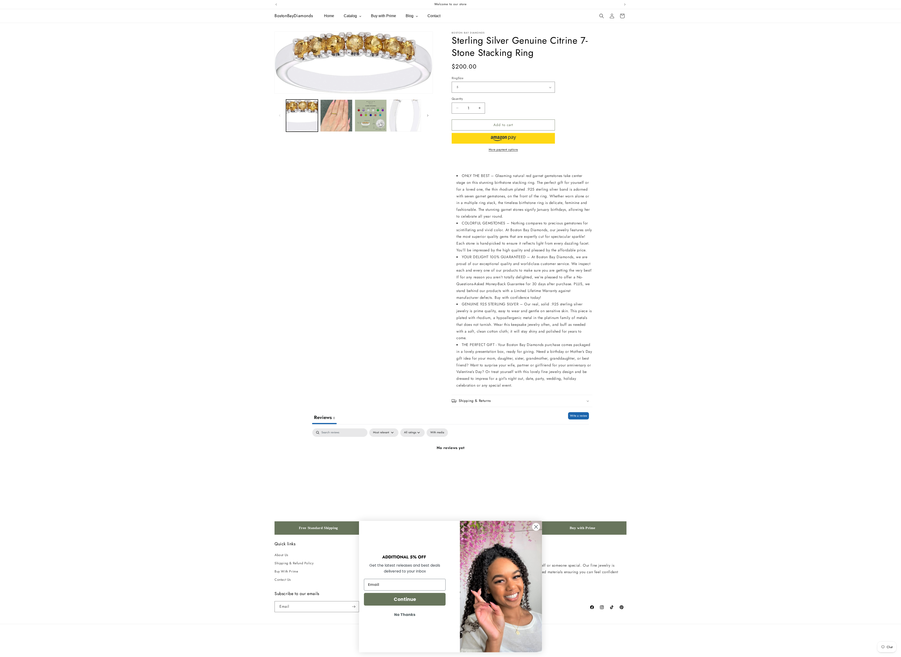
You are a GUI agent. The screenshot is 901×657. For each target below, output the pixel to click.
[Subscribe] (353, 606)
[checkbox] (437, 432)
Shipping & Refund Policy (294, 563)
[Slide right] (428, 115)
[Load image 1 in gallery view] (302, 115)
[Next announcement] (625, 4)
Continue (405, 599)
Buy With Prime (286, 571)
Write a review (578, 416)
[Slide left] (280, 115)
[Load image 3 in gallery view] (371, 115)
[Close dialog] (536, 527)
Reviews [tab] (324, 417)
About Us (281, 555)
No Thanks (404, 614)
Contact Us (283, 579)
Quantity (457, 98)
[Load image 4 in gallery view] (405, 115)
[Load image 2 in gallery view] (336, 115)
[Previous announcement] (276, 4)
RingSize (457, 78)
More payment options (503, 149)
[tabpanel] (450, 463)
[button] (601, 16)
